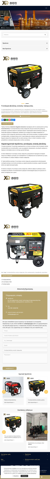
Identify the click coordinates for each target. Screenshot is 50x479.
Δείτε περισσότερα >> (9, 402)
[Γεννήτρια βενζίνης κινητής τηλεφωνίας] (25, 78)
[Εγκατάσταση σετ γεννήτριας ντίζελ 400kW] (36, 427)
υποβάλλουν (9, 368)
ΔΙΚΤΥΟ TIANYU (41, 472)
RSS (23, 465)
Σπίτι (4, 27)
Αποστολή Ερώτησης (25, 116)
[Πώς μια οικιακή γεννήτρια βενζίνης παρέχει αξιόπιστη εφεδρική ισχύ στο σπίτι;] (13, 423)
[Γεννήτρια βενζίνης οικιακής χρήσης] (36, 387)
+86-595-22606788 (13, 308)
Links (12, 465)
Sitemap (17, 465)
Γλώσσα (44, 2)
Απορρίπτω (16, 476)
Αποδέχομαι (24, 476)
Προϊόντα (8, 27)
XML (27, 465)
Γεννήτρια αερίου (6, 284)
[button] (4, 392)
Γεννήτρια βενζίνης (15, 27)
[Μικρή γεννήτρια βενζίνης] (13, 387)
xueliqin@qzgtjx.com (13, 314)
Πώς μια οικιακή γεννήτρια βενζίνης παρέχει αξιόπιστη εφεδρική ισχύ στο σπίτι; (12, 436)
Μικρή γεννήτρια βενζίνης (10, 400)
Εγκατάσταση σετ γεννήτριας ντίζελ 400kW (36, 443)
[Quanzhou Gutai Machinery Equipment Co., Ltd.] (9, 3)
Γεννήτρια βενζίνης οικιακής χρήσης (36, 400)
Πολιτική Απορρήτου (34, 465)
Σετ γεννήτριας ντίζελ (7, 282)
